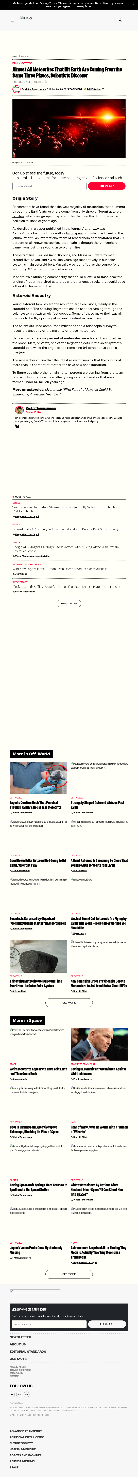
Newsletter (20, 1337)
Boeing (14, 1180)
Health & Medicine (23, 1449)
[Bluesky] (17, 426)
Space (15, 56)
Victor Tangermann (35, 89)
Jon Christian (43, 556)
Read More (69, 603)
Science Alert (19, 991)
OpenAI (16, 525)
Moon (74, 1243)
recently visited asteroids (47, 282)
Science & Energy (22, 1461)
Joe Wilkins (21, 574)
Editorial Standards (28, 1352)
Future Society (21, 1443)
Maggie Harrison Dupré (27, 516)
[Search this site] (120, 20)
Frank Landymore (82, 1079)
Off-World (26, 56)
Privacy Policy (48, 3)
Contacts (18, 1359)
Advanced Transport (83, 1064)
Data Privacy (19, 582)
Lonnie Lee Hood (21, 870)
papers (77, 233)
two (69, 233)
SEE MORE (69, 1002)
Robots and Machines (26, 1455)
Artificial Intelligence (27, 1437)
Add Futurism (94, 89)
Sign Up (107, 186)
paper (41, 229)
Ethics (16, 503)
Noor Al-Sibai (80, 870)
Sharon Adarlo (19, 1079)
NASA (74, 1122)
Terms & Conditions (20, 1370)
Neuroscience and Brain (26, 564)
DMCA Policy (16, 1373)
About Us (18, 1344)
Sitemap (14, 1376)
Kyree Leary (79, 933)
